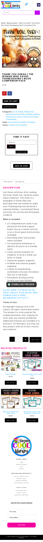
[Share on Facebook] (9, 93)
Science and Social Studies (27, 117)
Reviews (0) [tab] (20, 182)
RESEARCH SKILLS (21, 478)
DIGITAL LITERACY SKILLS (21, 476)
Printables (31, 122)
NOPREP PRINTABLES (21, 480)
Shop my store (12, 23)
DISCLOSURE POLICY (21, 490)
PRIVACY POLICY (21, 492)
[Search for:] (21, 142)
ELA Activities (18, 112)
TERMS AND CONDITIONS (21, 494)
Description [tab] (8, 182)
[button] (38, 5)
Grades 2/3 (13, 125)
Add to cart (11, 101)
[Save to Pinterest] (4, 93)
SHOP (21, 466)
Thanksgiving (11, 119)
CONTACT (21, 468)
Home (3, 23)
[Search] (37, 13)
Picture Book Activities (23, 114)
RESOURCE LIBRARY (21, 464)
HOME (21, 462)
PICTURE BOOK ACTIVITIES (21, 482)
